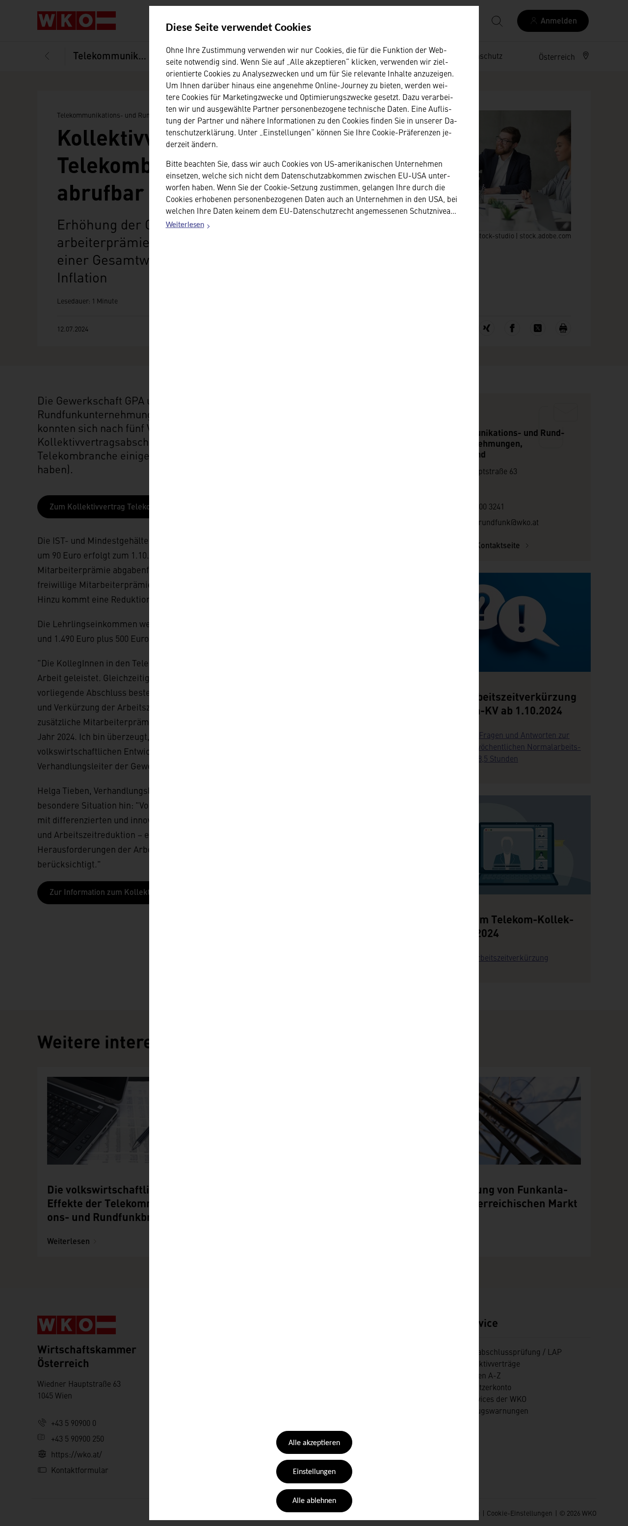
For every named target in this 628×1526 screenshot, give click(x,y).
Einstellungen (314, 1472)
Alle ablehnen (314, 1501)
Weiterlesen (188, 226)
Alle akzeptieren (314, 1443)
